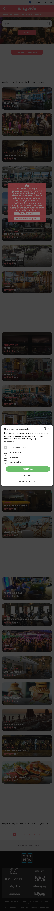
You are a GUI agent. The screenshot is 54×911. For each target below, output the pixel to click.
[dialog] (27, 455)
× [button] (48, 428)
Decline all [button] (28, 475)
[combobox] (45, 428)
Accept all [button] (28, 469)
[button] (27, 481)
